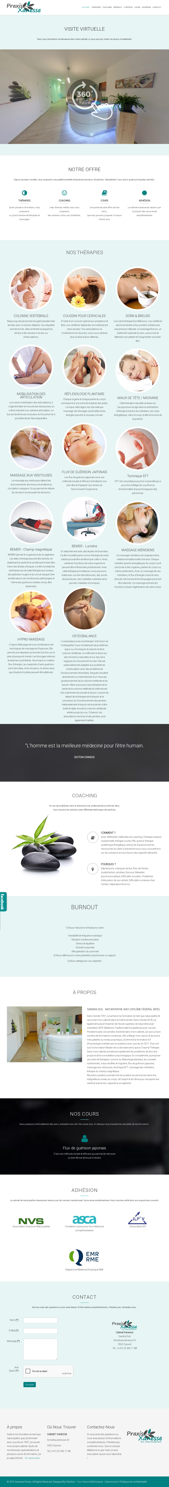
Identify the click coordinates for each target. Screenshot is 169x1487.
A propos (128, 7)
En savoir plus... (33, 1458)
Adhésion (146, 7)
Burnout (118, 7)
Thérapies (96, 7)
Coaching (107, 7)
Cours (137, 7)
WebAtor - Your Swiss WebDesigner (84, 1481)
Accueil (86, 7)
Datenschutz (111, 1481)
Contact (156, 7)
